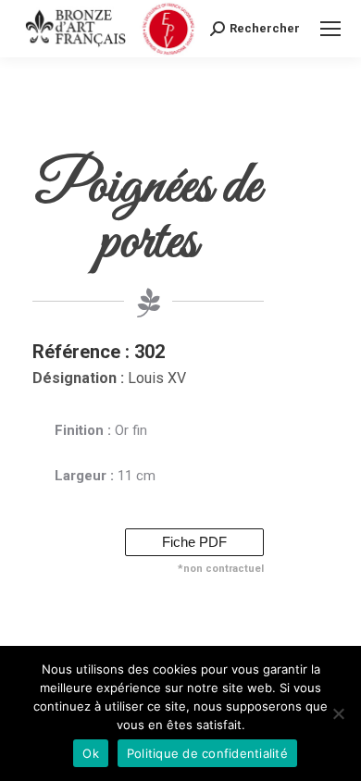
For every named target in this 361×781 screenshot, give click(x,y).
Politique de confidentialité (207, 753)
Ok (90, 753)
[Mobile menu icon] (330, 29)
